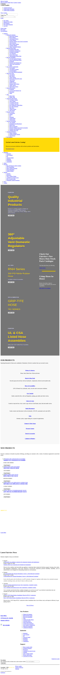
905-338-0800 (6, 625)
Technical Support (27, 648)
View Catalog (4, 12)
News (12, 2)
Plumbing (25, 638)
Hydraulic (25, 640)
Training (25, 652)
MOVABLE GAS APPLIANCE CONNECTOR (16, 483)
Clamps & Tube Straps (28, 619)
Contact (19, 2)
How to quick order (27, 647)
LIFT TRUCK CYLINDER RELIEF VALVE (15, 491)
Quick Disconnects (27, 622)
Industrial (25, 633)
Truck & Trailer (26, 637)
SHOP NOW (11, 215)
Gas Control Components (29, 625)
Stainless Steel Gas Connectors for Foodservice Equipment (17, 564)
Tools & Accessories (28, 626)
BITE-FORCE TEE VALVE (11, 476)
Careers (15, 2)
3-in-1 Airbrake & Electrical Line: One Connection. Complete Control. (20, 587)
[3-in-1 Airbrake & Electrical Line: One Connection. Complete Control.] (20, 585)
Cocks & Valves (27, 621)
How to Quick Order (5, 2)
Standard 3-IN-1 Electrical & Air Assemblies (14, 460)
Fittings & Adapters (30, 370)
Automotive (26, 641)
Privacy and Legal (27, 655)
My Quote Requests (8, 24)
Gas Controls (26, 634)
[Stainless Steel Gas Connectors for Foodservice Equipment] (21, 562)
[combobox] (7, 16)
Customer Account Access (29, 651)
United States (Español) (9, 10)
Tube (24, 618)
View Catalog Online (28, 653)
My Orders (6, 20)
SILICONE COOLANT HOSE (11, 468)
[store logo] (12, 15)
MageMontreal (3, 672)
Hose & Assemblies (27, 617)
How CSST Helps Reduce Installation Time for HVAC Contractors (19, 597)
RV (24, 636)
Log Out (5, 26)
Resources (25, 649)
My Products (6, 23)
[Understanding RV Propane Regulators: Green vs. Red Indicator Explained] (21, 573)
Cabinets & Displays (28, 627)
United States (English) (9, 9)
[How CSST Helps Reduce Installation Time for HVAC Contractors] (20, 595)
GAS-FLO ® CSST (27, 656)
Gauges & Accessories (28, 623)
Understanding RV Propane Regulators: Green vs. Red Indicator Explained (21, 576)
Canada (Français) (8, 7)
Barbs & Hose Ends (27, 615)
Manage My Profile (8, 22)
